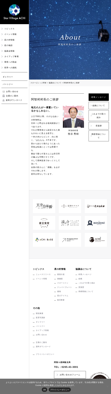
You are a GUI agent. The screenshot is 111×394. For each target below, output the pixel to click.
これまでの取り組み (98, 115)
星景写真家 (40, 318)
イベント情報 (10, 34)
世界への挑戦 (10, 68)
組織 (80, 279)
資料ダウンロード (14, 100)
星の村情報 (9, 40)
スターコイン (62, 283)
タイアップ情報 (42, 330)
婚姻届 (60, 279)
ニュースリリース (43, 274)
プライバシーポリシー (45, 354)
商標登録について (98, 136)
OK (44, 390)
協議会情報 (9, 51)
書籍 (59, 291)
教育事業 (61, 300)
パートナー (8, 84)
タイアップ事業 (11, 56)
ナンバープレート (64, 287)
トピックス (9, 29)
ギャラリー (8, 77)
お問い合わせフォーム (70, 375)
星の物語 (8, 45)
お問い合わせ (12, 91)
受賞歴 (99, 126)
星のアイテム (62, 296)
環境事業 (39, 313)
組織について (98, 105)
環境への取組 (10, 62)
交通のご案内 (12, 96)
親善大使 (61, 274)
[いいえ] (107, 386)
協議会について (83, 269)
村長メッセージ (98, 97)
